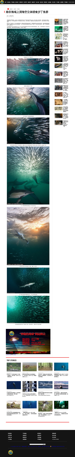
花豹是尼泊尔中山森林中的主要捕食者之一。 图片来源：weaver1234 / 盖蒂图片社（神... (65, 123)
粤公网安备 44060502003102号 (57, 446)
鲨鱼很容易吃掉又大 (56, 411)
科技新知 (8, 2)
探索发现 (45, 2)
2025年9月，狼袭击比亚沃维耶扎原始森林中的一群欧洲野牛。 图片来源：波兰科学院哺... (45, 375)
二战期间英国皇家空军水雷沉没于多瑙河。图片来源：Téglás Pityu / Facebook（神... (65, 66)
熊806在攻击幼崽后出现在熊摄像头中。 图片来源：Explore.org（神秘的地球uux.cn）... (29, 375)
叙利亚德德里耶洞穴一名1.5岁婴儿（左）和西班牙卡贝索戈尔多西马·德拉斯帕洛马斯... (65, 51)
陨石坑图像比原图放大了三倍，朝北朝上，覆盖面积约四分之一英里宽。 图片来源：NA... (65, 81)
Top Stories (11, 360)
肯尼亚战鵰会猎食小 (41, 412)
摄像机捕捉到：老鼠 (25, 392)
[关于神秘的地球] (11, 452)
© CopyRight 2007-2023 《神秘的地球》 (19, 446)
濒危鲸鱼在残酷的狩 (41, 391)
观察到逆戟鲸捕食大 (25, 411)
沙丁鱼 (14, 354)
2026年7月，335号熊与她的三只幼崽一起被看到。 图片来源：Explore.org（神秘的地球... (13, 375)
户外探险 (57, 2)
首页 (5, 2)
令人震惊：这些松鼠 (9, 411)
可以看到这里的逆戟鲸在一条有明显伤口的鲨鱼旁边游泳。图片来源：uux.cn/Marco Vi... (14, 394)
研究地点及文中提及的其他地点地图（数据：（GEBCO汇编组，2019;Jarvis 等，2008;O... (65, 36)
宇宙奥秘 (13, 2)
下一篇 (10, 354)
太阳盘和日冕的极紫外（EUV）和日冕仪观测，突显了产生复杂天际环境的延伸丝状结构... (65, 21)
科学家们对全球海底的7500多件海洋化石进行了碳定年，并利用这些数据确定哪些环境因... (65, 59)
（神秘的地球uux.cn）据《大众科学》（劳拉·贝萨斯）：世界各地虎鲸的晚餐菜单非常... (29, 413)
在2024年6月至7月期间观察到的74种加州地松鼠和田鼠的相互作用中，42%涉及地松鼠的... (14, 413)
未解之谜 (41, 2)
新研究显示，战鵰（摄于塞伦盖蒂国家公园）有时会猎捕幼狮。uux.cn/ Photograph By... (45, 415)
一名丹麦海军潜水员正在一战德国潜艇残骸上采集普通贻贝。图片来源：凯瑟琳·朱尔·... (65, 29)
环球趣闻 (66, 2)
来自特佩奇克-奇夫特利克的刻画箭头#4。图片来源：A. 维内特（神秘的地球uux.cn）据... (65, 44)
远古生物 (37, 2)
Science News (71, 2)
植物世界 (33, 2)
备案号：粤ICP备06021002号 (44, 446)
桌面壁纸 (62, 2)
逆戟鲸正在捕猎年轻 (9, 391)
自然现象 (49, 2)
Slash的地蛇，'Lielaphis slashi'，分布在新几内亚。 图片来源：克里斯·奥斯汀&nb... (65, 95)
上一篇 (7, 354)
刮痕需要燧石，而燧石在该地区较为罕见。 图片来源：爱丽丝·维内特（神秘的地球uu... (65, 74)
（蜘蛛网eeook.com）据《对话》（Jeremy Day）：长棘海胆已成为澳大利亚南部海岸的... (61, 413)
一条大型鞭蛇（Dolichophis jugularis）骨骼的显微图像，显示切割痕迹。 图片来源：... (65, 102)
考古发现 (53, 2)
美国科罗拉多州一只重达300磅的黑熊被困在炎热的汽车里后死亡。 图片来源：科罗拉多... (65, 88)
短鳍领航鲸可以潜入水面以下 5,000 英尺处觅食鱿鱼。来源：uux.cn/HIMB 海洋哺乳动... (61, 375)
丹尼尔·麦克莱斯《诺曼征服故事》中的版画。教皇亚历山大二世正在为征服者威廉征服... (65, 109)
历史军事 (25, 2)
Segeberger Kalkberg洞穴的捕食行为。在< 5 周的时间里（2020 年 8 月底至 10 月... (29, 395)
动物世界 (29, 2)
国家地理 (21, 2)
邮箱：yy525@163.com (33, 446)
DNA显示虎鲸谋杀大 (57, 391)
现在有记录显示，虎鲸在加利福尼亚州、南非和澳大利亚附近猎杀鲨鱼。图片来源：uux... (61, 394)
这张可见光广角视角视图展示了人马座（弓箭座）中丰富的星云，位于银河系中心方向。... (65, 116)
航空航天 (17, 2)
